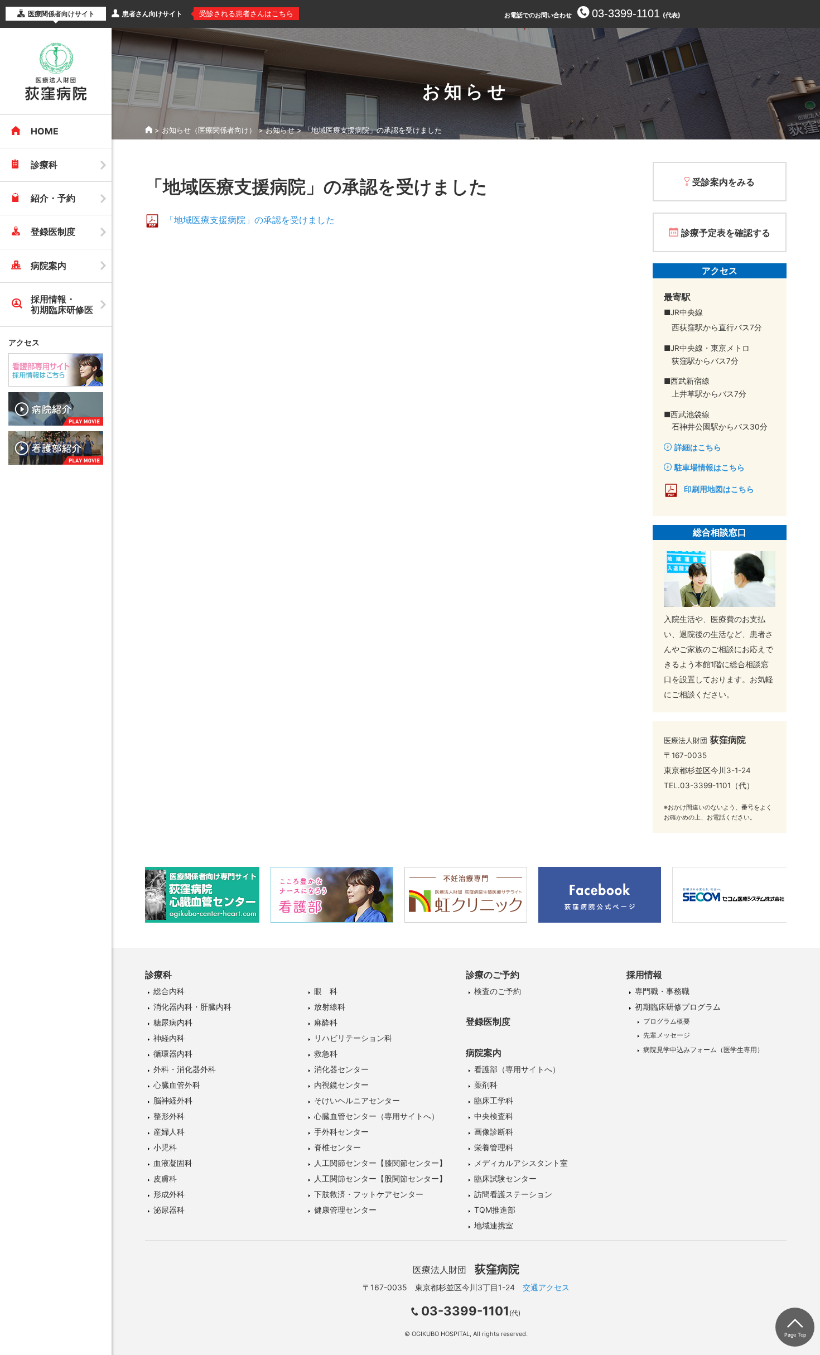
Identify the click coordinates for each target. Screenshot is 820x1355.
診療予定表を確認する (725, 232)
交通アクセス (546, 1287)
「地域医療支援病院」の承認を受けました (250, 219)
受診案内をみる (723, 181)
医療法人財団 (466, 1269)
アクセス (24, 342)
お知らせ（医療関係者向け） (209, 130)
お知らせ (280, 130)
